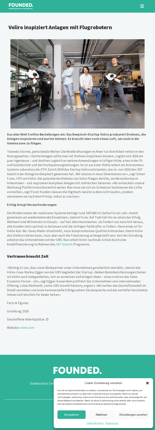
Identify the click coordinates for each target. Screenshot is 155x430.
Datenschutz (111, 423)
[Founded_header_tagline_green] (21, 3)
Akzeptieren (71, 414)
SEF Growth (64, 244)
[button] (147, 383)
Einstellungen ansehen (133, 414)
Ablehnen (101, 414)
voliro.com (27, 328)
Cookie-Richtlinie (95, 423)
